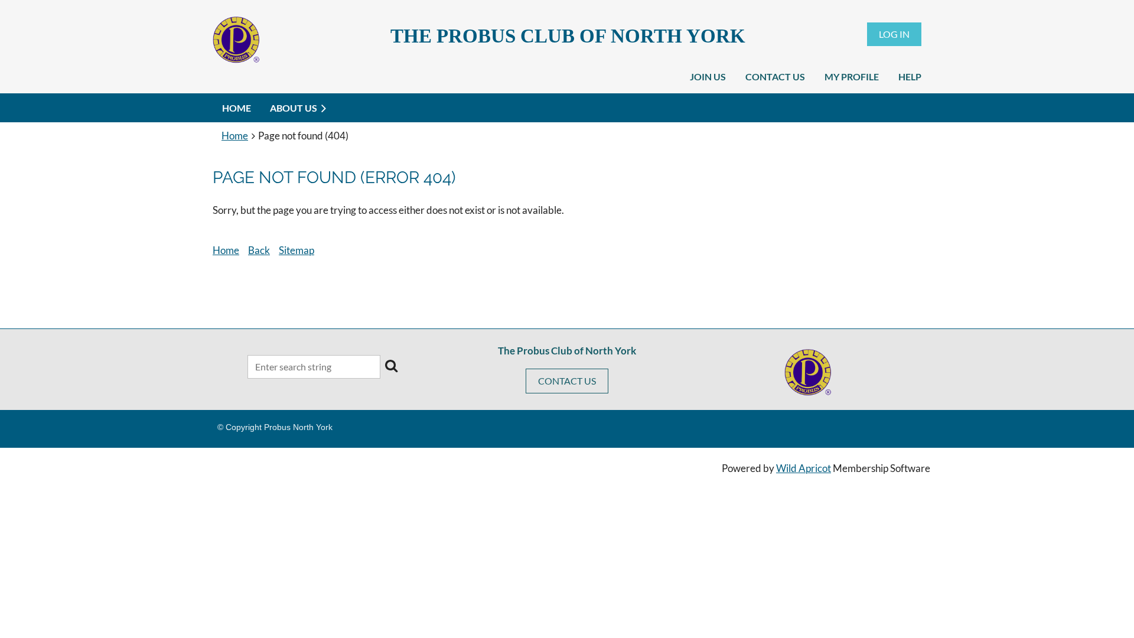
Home (234, 135)
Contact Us (775, 76)
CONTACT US (567, 380)
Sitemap (296, 250)
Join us (708, 76)
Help (909, 76)
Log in (894, 34)
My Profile (852, 76)
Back (259, 250)
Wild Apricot (803, 468)
